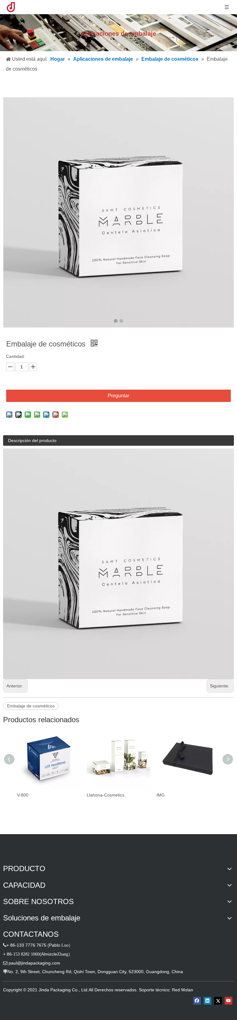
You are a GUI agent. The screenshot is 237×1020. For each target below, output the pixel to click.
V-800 (22, 795)
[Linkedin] (207, 1001)
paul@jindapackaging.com (34, 963)
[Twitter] (218, 1001)
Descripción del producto (32, 440)
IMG (160, 795)
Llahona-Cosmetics (105, 795)
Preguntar (118, 395)
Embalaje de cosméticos (31, 705)
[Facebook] (197, 1001)
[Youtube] (228, 1001)
